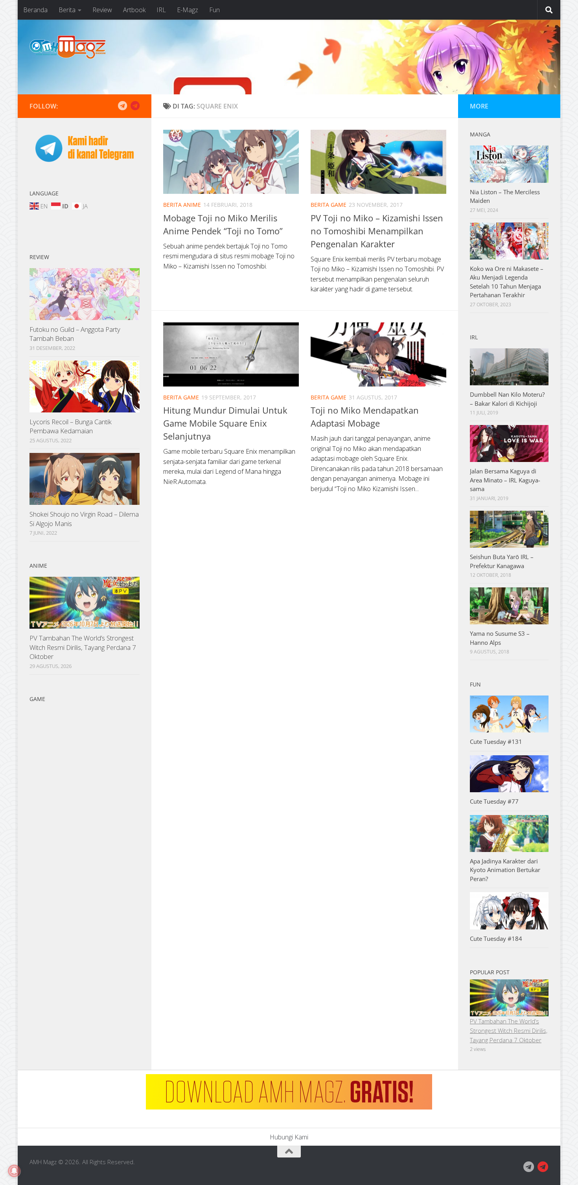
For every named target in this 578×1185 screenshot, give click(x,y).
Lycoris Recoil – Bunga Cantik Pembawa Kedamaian (70, 426)
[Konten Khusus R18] (135, 105)
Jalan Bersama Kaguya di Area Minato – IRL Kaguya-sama (505, 480)
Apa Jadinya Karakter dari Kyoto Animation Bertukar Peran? (505, 870)
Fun (214, 10)
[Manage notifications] (14, 1171)
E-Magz (187, 10)
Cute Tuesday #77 (494, 801)
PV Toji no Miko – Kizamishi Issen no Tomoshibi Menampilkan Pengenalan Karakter (377, 231)
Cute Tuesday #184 (496, 938)
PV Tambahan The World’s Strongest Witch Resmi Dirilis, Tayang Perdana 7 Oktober (82, 647)
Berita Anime (182, 204)
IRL (161, 10)
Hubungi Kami (289, 1137)
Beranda (35, 10)
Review (102, 10)
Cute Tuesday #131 (496, 741)
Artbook (134, 10)
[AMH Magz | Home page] (67, 47)
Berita (67, 10)
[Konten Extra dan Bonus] (122, 105)
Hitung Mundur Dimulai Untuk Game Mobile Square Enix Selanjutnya (225, 423)
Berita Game (328, 204)
